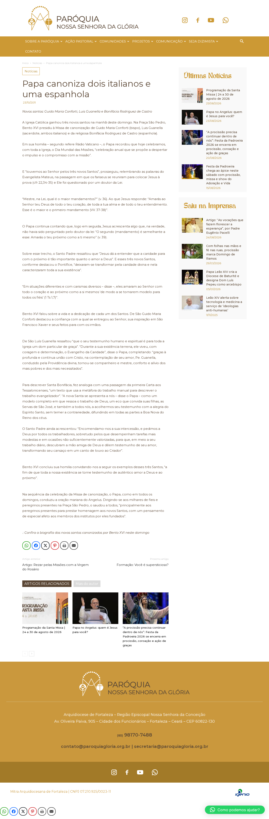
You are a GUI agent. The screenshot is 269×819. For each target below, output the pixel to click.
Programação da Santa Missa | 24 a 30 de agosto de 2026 (223, 94)
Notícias (37, 63)
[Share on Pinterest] (55, 545)
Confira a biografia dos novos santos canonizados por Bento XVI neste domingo (86, 533)
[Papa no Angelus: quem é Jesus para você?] (95, 608)
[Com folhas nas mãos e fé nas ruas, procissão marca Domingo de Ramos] (192, 251)
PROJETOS (141, 41)
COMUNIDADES (113, 41)
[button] (242, 42)
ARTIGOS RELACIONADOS (46, 584)
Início (25, 63)
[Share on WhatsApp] (26, 545)
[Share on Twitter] (45, 545)
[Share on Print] (64, 545)
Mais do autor (87, 584)
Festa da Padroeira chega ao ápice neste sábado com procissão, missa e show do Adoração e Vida (223, 175)
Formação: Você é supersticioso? (143, 565)
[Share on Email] (74, 545)
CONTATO (33, 51)
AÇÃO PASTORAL (79, 41)
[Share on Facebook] (36, 545)
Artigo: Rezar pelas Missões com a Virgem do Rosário (55, 567)
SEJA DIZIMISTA (202, 41)
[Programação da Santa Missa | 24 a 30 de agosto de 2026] (45, 608)
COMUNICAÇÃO (169, 41)
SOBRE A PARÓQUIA (42, 41)
